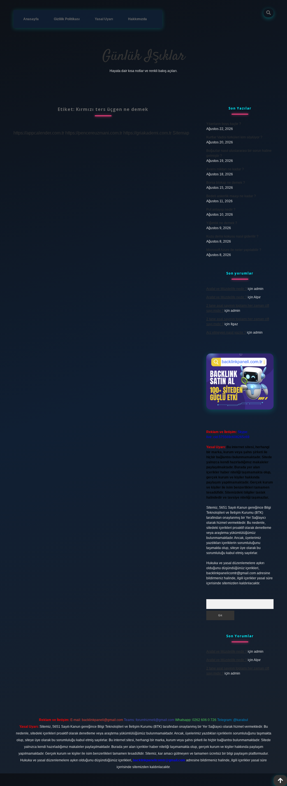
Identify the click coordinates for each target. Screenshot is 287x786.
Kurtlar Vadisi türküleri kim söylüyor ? (234, 137)
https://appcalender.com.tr (38, 133)
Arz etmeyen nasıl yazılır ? (226, 332)
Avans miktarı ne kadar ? (225, 169)
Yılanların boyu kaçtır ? (223, 124)
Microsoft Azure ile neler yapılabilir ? (233, 250)
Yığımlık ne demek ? (221, 223)
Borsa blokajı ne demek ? (225, 183)
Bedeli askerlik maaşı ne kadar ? (231, 196)
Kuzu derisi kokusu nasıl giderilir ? (232, 236)
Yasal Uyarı (104, 19)
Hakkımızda (137, 19)
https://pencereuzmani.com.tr (93, 133)
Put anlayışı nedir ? (220, 209)
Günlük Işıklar (143, 56)
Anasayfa (31, 19)
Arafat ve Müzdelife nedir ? (226, 289)
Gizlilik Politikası (67, 19)
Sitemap (181, 133)
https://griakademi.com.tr (147, 133)
